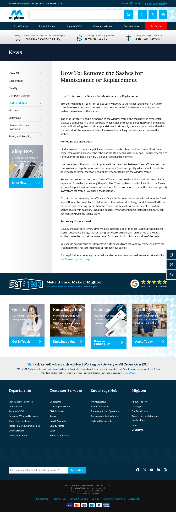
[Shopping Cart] (163, 14)
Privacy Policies (43, 498)
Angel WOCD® (74, 26)
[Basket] (171, 274)
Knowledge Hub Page (78, 259)
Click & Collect (57, 411)
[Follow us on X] (144, 470)
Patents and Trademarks (114, 498)
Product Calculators (101, 406)
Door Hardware (131, 26)
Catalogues (137, 406)
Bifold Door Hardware (20, 421)
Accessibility (134, 498)
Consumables (15, 406)
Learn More (129, 373)
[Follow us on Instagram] (165, 470)
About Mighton (139, 401)
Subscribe (76, 470)
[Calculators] (171, 255)
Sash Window (21, 26)
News (134, 425)
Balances (34, 3)
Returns (53, 416)
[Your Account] (152, 14)
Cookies (95, 498)
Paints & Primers (47, 26)
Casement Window (102, 26)
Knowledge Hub (98, 401)
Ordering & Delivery (60, 406)
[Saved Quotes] (171, 264)
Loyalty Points (57, 425)
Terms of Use (60, 498)
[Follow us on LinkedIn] (158, 470)
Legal (52, 430)
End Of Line (156, 26)
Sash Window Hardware (21, 401)
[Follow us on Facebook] (138, 470)
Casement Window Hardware (23, 416)
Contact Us (55, 401)
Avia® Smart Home (18, 435)
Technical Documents (101, 421)
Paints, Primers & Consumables (24, 425)
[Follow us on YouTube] (151, 470)
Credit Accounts (58, 421)
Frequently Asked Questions (105, 411)
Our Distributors (140, 411)
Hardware (47, 3)
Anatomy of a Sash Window (104, 416)
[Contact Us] (142, 14)
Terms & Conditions (60, 435)
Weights (25, 3)
